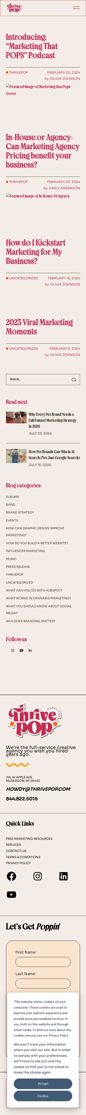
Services (13, 845)
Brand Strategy (20, 512)
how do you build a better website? (37, 543)
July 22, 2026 (40, 433)
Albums (12, 497)
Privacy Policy (18, 863)
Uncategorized (23, 278)
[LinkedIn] (63, 876)
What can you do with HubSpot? (34, 590)
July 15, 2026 (40, 465)
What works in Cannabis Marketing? (38, 598)
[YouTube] (11, 894)
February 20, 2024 (63, 72)
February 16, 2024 (64, 278)
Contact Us (16, 851)
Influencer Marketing (25, 551)
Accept (43, 1083)
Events (12, 520)
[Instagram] (37, 876)
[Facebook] (11, 876)
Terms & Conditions (23, 857)
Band (10, 505)
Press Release (18, 567)
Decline (43, 1096)
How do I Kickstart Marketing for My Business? (36, 252)
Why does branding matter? (30, 621)
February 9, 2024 (65, 349)
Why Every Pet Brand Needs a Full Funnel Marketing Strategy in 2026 (52, 421)
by (62, 79)
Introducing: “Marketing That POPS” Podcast (32, 47)
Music (11, 559)
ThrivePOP (18, 72)
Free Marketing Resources (29, 839)
